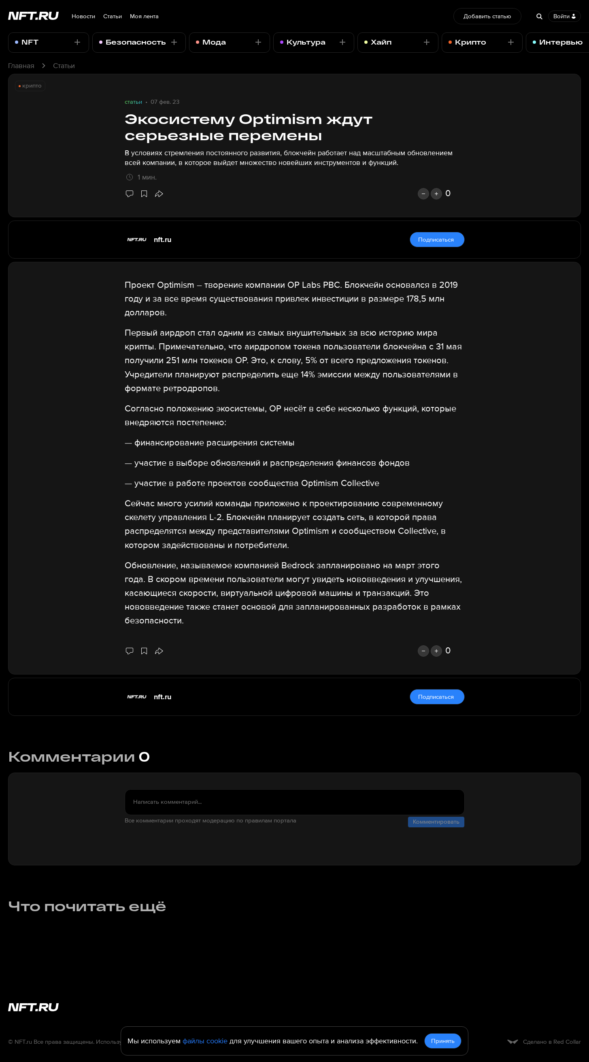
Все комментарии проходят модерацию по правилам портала (210, 820)
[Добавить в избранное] (144, 194)
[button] (159, 194)
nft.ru (162, 239)
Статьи (112, 16)
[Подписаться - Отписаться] (77, 42)
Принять (443, 1041)
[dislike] (423, 193)
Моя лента (144, 16)
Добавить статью (487, 16)
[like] (436, 193)
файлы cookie (205, 1040)
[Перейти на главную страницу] (33, 16)
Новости (83, 16)
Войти (561, 16)
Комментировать (436, 821)
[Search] (539, 16)
